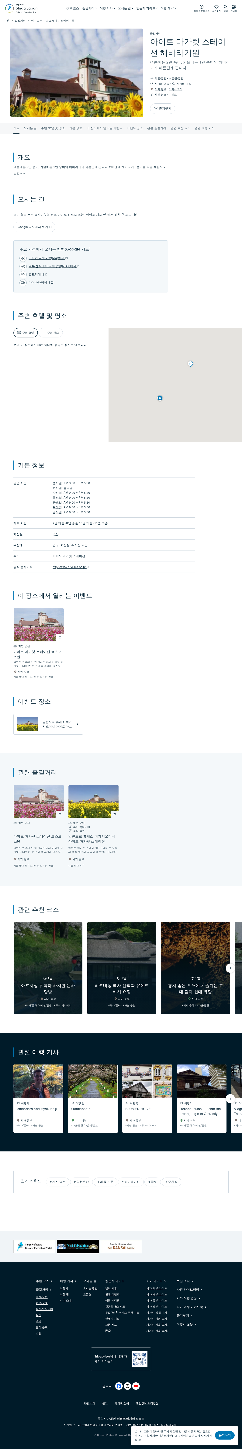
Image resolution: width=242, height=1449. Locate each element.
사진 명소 (160, 94)
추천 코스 (72, 8)
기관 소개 (89, 1403)
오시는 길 (30, 128)
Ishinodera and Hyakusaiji (36, 1108)
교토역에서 (37, 274)
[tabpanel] (58, 345)
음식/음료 (42, 1327)
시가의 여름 (162, 83)
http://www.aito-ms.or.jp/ (70, 567)
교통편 (87, 1294)
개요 (16, 128)
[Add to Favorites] (155, 108)
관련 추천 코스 (180, 128)
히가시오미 (175, 89)
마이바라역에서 (40, 282)
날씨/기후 (111, 1288)
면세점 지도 (112, 1318)
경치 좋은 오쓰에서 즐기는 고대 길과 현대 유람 (195, 988)
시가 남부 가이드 (156, 1306)
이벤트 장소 (135, 128)
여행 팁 (64, 1294)
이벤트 (173, 94)
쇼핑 (38, 1333)
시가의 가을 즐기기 (158, 1324)
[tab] (25, 332)
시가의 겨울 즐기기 (158, 1330)
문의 (105, 1403)
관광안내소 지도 (115, 1306)
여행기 (64, 1288)
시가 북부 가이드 (156, 1294)
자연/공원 (160, 78)
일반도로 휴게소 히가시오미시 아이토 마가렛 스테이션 (57, 726)
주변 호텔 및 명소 (53, 128)
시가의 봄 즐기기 (156, 1312)
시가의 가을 (184, 83)
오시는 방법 (90, 1288)
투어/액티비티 (44, 1309)
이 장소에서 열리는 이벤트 (104, 128)
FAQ (108, 1330)
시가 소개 (66, 1300)
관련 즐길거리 (156, 128)
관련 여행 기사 (205, 128)
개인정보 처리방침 (147, 1403)
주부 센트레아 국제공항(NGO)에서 (53, 266)
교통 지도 (111, 1324)
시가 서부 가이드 (156, 1288)
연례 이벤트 (112, 1294)
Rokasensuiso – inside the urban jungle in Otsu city (200, 1111)
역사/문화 (42, 1297)
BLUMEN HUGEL (139, 1108)
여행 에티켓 (112, 1300)
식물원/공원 (176, 78)
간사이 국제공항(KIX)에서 (47, 258)
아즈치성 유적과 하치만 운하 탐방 (48, 988)
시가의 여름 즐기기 (158, 1318)
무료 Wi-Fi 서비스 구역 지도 (122, 1312)
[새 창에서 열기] (34, 1246)
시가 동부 (160, 89)
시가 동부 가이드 (156, 1300)
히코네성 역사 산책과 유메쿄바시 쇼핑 (122, 988)
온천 (38, 1315)
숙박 (38, 1321)
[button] (160, 398)
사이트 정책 (122, 1403)
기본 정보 (75, 128)
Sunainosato (81, 1108)
